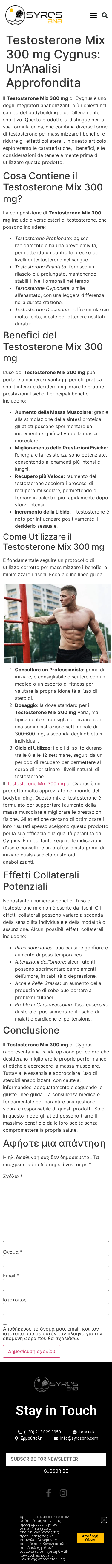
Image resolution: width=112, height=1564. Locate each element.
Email (11, 1275)
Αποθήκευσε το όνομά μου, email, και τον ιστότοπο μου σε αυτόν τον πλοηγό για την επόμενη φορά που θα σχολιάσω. (52, 1333)
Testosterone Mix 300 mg (36, 783)
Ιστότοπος (15, 1299)
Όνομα (12, 1252)
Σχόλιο (13, 1176)
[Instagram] (63, 1493)
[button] (93, 15)
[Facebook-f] (49, 1493)
